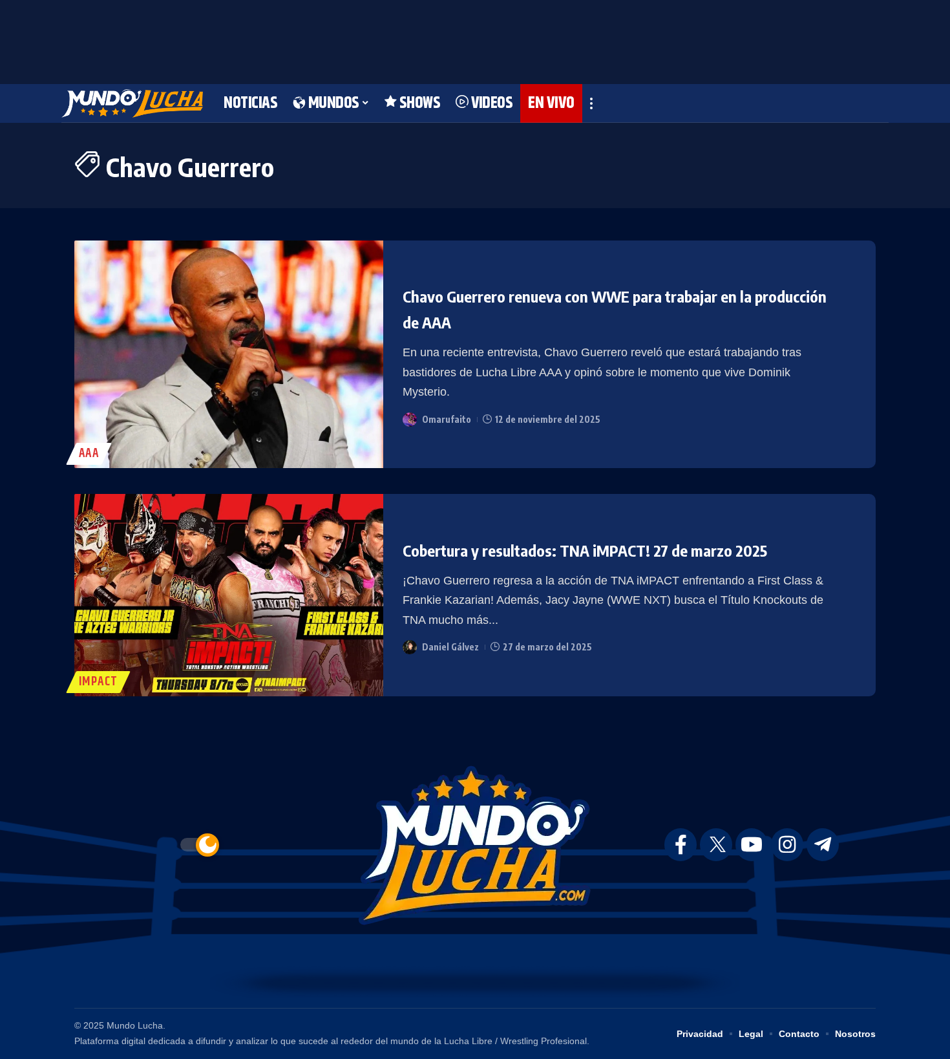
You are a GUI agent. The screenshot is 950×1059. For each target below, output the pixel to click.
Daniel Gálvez (450, 646)
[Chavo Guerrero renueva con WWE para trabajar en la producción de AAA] (228, 355)
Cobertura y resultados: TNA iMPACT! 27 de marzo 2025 (585, 550)
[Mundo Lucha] (132, 103)
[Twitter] (716, 844)
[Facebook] (680, 844)
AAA (89, 454)
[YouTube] (751, 844)
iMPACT (98, 682)
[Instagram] (787, 844)
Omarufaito (446, 419)
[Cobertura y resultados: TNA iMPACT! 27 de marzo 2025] (228, 595)
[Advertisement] (475, 39)
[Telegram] (823, 844)
